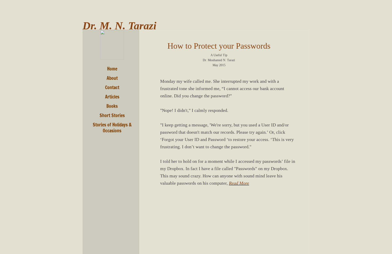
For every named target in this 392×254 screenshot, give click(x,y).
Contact (112, 87)
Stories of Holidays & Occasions (112, 127)
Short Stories (112, 115)
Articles (112, 96)
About (112, 78)
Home (112, 68)
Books (112, 106)
